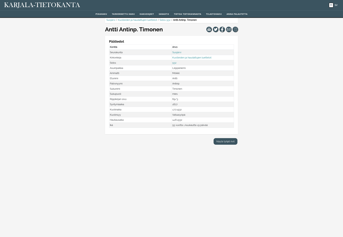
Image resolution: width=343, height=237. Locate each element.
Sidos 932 (165, 19)
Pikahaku (101, 14)
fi (331, 5)
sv (336, 5)
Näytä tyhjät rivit (225, 141)
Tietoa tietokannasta (187, 14)
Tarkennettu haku (123, 14)
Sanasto (164, 14)
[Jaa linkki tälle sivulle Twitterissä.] (215, 29)
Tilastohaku (214, 14)
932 (174, 62)
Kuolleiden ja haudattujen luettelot (137, 19)
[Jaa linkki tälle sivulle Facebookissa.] (222, 29)
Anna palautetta (237, 14)
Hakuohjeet (147, 14)
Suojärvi (110, 19)
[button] (209, 29)
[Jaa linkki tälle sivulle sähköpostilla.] (228, 29)
